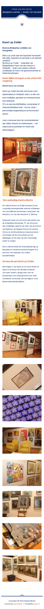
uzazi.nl (36, 604)
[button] (22, 24)
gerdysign (18, 604)
